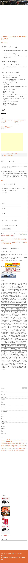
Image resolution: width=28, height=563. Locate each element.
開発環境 (3, 433)
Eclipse (16, 443)
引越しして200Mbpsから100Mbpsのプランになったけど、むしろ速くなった (14, 342)
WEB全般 (3, 423)
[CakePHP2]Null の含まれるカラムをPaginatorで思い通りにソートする (14, 347)
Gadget (3, 399)
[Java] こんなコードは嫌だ (14, 290)
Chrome (8, 443)
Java (2, 402)
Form (26, 443)
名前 (3, 203)
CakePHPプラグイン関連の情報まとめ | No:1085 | (13, 166)
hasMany (8, 445)
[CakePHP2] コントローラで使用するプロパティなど (6, 127)
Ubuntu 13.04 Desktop (7, 448)
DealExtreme (12, 443)
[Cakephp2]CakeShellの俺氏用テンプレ (15, 310)
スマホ (3, 426)
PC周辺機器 (4, 411)
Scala (2, 419)
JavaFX (3, 404)
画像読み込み (18, 450)
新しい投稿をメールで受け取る (9, 225)
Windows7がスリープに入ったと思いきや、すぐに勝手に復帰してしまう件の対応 (14, 356)
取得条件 (10, 450)
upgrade (4, 450)
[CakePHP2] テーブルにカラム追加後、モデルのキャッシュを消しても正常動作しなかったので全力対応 (14, 298)
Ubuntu (2, 448)
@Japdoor (3, 260)
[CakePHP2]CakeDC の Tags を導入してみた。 (6, 120)
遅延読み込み (22, 450)
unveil (2, 450)
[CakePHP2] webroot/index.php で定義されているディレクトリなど (14, 368)
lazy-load (23, 445)
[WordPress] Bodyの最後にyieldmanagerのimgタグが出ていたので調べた (14, 319)
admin (4, 153)
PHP (16, 153)
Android (3, 395)
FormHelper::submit (4, 445)
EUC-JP (23, 443)
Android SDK (15, 440)
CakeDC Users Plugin (8, 155)
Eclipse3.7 (20, 443)
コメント (4, 193)
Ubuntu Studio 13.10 (23, 448)
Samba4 (11, 446)
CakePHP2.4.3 (4, 443)
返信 (3, 180)
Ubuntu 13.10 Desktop (14, 448)
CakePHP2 (10, 153)
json (21, 445)
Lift (25, 445)
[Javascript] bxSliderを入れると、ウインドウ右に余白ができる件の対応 (14, 242)
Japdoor (3, 1)
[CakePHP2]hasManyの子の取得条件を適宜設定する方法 (14, 239)
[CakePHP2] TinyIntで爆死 (17, 366)
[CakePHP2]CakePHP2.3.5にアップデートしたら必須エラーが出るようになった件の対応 (14, 351)
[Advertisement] (14, 20)
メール (4, 208)
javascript (3, 407)
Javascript (17, 445)
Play (2, 416)
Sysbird (2, 559)
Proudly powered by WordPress (7, 557)
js (1, 409)
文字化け (13, 450)
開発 (2, 431)
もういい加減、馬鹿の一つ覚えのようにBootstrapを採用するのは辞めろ (14, 305)
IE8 (11, 445)
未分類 (3, 428)
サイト (3, 213)
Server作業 (4, 421)
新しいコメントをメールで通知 (9, 220)
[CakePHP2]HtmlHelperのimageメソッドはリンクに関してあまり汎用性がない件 (14, 362)
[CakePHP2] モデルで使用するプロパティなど (20, 120)
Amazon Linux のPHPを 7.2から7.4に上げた (12, 283)
